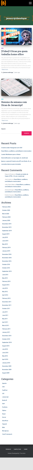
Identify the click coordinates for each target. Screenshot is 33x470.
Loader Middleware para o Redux (10, 154)
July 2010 (5, 349)
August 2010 (5, 346)
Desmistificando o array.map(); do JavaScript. (14, 158)
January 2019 (6, 251)
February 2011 (6, 329)
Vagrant (4, 424)
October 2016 (6, 264)
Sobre (25, 449)
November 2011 (6, 305)
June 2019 (5, 240)
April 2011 (5, 322)
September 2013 (7, 271)
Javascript (5, 397)
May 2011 (5, 318)
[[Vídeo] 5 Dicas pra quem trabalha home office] (16, 36)
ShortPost (5, 420)
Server (4, 417)
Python (4, 410)
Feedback (8, 449)
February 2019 (6, 247)
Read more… (5, 69)
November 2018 (6, 257)
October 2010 (6, 339)
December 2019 (6, 224)
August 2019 (5, 234)
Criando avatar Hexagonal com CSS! (11, 147)
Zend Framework (7, 434)
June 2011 (5, 315)
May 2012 (5, 291)
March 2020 (5, 213)
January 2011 (6, 332)
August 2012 (5, 285)
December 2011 (6, 301)
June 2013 (5, 274)
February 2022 (6, 207)
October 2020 (6, 210)
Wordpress (5, 431)
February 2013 (6, 281)
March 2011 (5, 325)
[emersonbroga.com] (10, 5)
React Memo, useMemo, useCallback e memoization (16, 151)
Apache (4, 383)
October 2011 (6, 308)
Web (2, 48)
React (3, 414)
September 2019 (7, 230)
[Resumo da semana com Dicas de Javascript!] (16, 87)
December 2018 (6, 254)
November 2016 (6, 261)
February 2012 (6, 298)
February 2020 (6, 217)
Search (3, 129)
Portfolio (4, 407)
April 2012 (5, 295)
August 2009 (5, 373)
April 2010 (5, 359)
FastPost (4, 390)
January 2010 (6, 362)
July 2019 (5, 237)
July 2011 (5, 312)
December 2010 (6, 335)
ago (16, 72)
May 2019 (5, 244)
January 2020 (6, 220)
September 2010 (7, 342)
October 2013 (6, 268)
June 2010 (5, 352)
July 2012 (5, 288)
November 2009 (6, 369)
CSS (3, 386)
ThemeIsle (22, 453)
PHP (3, 403)
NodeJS (4, 400)
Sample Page (17, 449)
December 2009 (6, 366)
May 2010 (5, 356)
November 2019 (6, 227)
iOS (3, 393)
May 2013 (5, 278)
